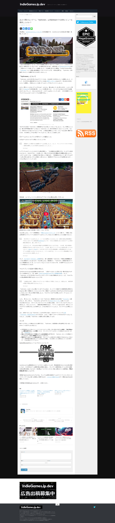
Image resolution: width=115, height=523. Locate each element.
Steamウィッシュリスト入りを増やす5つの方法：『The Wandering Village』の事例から (45, 392)
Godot (92, 57)
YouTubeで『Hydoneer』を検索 (32, 258)
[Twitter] (94, 507)
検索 (77, 14)
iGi (85, 60)
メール (48, 460)
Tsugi (87, 67)
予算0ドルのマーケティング (48, 232)
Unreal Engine (82, 69)
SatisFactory (27, 332)
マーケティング (23, 14)
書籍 (63, 10)
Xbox (79, 71)
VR (76, 71)
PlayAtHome (41, 240)
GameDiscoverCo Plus (64, 66)
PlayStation (78, 64)
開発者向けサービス (33, 10)
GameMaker (79, 57)
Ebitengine (82, 56)
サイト (22, 464)
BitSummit (87, 54)
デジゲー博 (93, 71)
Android (80, 54)
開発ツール (41, 10)
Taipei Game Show (82, 66)
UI (88, 67)
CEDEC (91, 54)
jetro (91, 61)
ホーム (20, 10)
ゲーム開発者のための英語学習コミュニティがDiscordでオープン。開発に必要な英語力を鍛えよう (28, 438)
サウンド (87, 71)
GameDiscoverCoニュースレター (34, 32)
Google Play (82, 59)
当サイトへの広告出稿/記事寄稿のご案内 (84, 121)
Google (77, 59)
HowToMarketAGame (80, 60)
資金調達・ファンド (49, 10)
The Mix (87, 66)
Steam (84, 64)
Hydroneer (23, 70)
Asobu (83, 54)
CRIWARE (78, 56)
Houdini (86, 59)
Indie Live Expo (85, 61)
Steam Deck (88, 64)
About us (71, 10)
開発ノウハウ (29, 14)
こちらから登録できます (53, 377)
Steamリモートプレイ (55, 300)
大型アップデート (51, 81)
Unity (91, 67)
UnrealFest (90, 69)
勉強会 (66, 10)
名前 (22, 460)
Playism (91, 63)
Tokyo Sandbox (82, 67)
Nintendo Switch (84, 63)
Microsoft (78, 63)
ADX (77, 54)
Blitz (30, 249)
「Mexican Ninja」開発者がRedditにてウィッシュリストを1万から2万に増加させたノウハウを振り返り (63, 438)
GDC (89, 57)
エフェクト (82, 71)
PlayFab (88, 63)
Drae (35, 249)
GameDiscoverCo (24, 404)
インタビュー (57, 10)
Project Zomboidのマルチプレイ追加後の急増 (50, 273)
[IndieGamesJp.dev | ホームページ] (33, 4)
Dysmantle (66, 299)
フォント (78, 72)
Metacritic (26, 89)
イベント (25, 10)
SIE (80, 64)
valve (93, 69)
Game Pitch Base (85, 57)
